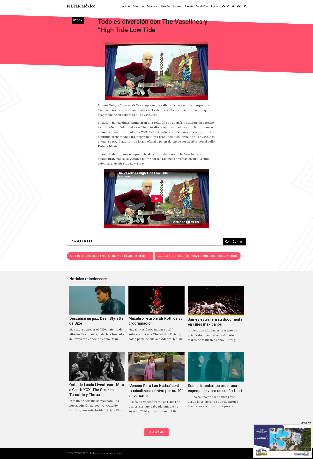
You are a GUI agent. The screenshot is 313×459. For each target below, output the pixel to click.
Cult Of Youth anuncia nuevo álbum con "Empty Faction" (198, 256)
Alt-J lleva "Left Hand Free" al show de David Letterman (108, 256)
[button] (246, 6)
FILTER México (81, 6)
